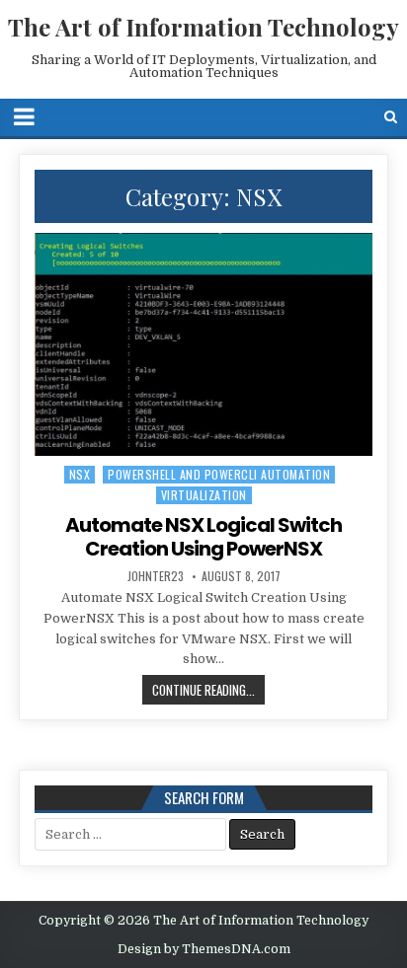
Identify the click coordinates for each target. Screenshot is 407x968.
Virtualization (204, 494)
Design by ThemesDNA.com (204, 949)
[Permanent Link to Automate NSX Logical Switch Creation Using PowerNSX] (203, 345)
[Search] (390, 117)
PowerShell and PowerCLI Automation (219, 474)
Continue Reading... (203, 690)
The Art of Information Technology (203, 26)
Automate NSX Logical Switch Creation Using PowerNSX (203, 536)
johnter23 (155, 576)
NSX (80, 474)
